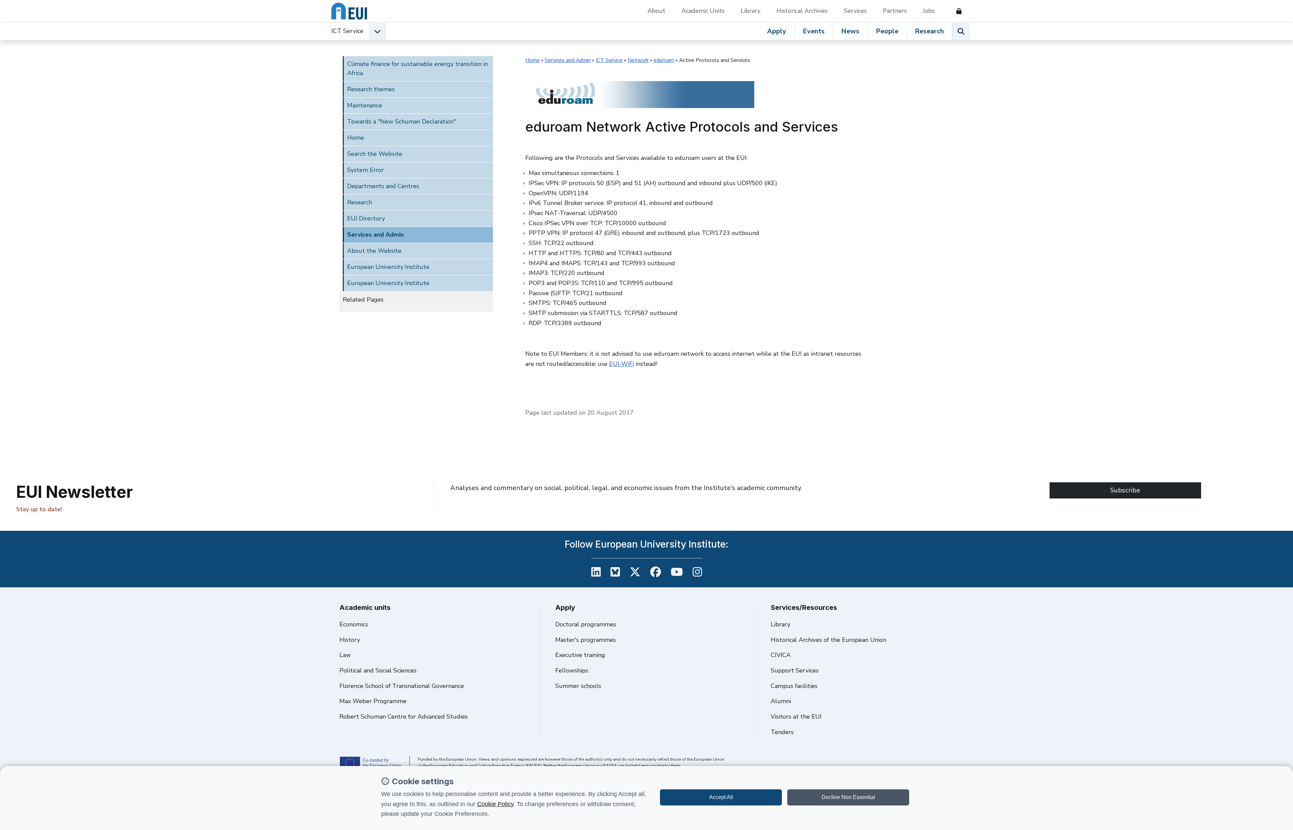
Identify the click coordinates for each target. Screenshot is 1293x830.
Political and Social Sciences (378, 670)
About (656, 11)
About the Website (374, 251)
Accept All (721, 797)
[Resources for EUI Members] (956, 11)
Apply (776, 31)
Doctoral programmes (585, 624)
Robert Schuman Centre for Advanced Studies (403, 717)
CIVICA (781, 655)
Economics (353, 624)
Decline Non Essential (848, 797)
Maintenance (364, 105)
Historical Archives (802, 11)
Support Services (795, 670)
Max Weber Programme (372, 701)
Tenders (782, 732)
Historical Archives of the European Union (828, 640)
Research (929, 31)
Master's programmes (585, 640)
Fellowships (571, 670)
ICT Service (347, 31)
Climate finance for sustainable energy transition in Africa (417, 68)
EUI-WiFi (621, 364)
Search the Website (374, 154)
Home (355, 138)
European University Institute (388, 267)
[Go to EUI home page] (349, 11)
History (349, 640)
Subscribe (1125, 490)
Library (750, 11)
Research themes (371, 89)
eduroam (664, 60)
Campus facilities (794, 686)
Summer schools (578, 686)
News (850, 31)
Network (638, 60)
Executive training (580, 655)
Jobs (929, 11)
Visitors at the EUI (796, 717)
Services (855, 11)
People (887, 31)
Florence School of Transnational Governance (401, 686)
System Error (365, 170)
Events (814, 31)
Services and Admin (375, 235)
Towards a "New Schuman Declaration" (401, 121)
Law (345, 655)
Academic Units (703, 11)
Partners (895, 11)
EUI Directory (366, 218)
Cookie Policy (495, 804)
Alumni (781, 701)
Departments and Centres (383, 186)
